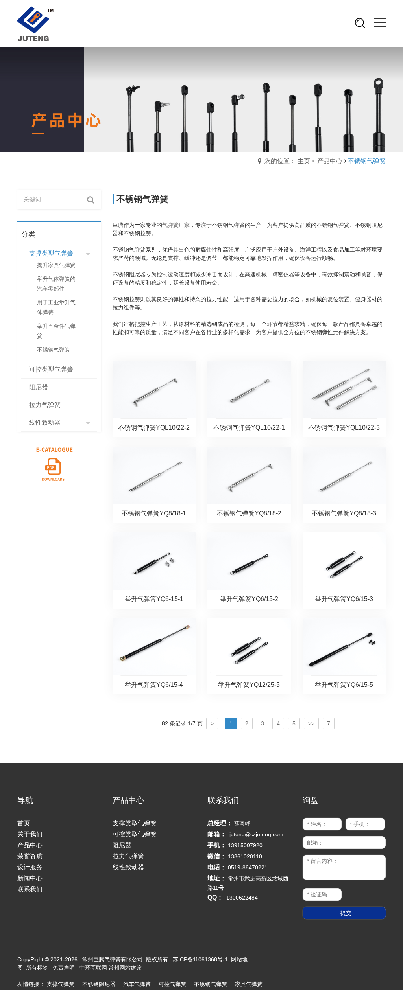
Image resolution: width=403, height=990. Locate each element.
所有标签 (37, 967)
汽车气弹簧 (137, 984)
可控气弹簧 (172, 984)
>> (311, 723)
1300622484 (242, 897)
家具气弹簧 (249, 984)
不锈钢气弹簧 (210, 984)
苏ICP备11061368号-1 (200, 959)
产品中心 (329, 161)
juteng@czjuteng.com (256, 834)
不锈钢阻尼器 (98, 984)
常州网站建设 (125, 967)
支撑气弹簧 (60, 984)
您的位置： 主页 (287, 161)
